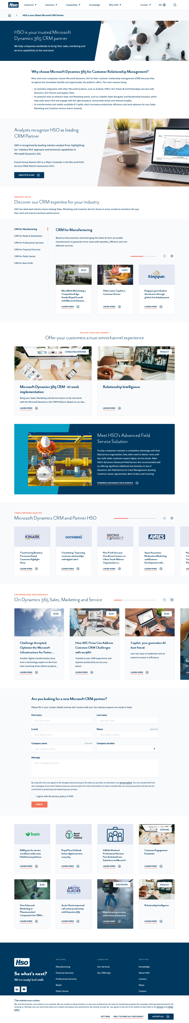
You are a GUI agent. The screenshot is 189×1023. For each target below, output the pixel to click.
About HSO (144, 973)
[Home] (13, 5)
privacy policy (126, 783)
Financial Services (64, 973)
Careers (143, 979)
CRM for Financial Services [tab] (27, 249)
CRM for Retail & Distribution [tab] (28, 236)
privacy (160, 1007)
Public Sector (62, 991)
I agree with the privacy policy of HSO (54, 796)
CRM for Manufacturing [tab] (25, 229)
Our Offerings (104, 973)
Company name (61, 743)
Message (35, 757)
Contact (142, 991)
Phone (127, 729)
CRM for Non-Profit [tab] (23, 263)
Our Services (103, 966)
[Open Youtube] (24, 989)
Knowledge (144, 966)
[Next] (172, 256)
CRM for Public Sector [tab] (25, 256)
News (141, 985)
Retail (59, 985)
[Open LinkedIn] (17, 989)
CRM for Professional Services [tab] (29, 242)
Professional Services (66, 979)
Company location (106, 743)
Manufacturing (63, 966)
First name (36, 715)
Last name (102, 715)
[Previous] (164, 256)
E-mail (34, 729)
